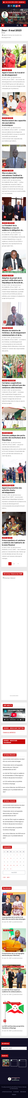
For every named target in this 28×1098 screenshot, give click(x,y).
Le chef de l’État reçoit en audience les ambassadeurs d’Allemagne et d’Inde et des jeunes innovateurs (13, 775)
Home (3, 33)
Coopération (11, 223)
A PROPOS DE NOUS (7, 1092)
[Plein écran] (23, 719)
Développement (11, 380)
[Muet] (20, 719)
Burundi (4, 118)
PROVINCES (23, 1092)
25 (13, 865)
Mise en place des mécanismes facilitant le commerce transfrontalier (12, 175)
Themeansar (14, 1088)
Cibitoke (4, 433)
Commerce (10, 170)
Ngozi (12, 485)
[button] (21, 25)
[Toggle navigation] (17, 25)
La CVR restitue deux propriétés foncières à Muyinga (13, 1027)
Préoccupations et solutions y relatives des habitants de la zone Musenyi (13, 542)
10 (10, 858)
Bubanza (4, 537)
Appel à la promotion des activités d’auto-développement (12, 490)
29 (4, 869)
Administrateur (16, 77)
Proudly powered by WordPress (10, 1087)
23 (7, 865)
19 (17, 862)
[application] (14, 715)
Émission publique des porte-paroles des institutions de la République (14, 437)
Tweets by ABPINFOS (9, 732)
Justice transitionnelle (14, 1003)
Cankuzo (5, 380)
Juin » (8, 877)
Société (10, 537)
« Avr (4, 877)
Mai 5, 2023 (7, 77)
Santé (10, 894)
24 (10, 865)
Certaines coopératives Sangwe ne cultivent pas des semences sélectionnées (13, 385)
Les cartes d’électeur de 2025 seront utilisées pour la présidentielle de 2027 (14, 790)
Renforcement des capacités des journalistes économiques (14, 123)
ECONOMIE (16, 1092)
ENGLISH (14, 1094)
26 (17, 865)
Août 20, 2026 (8, 922)
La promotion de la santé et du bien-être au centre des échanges (13, 918)
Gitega (5, 930)
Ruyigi (9, 70)
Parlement (10, 275)
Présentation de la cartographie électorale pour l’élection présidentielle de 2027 (12, 767)
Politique (5, 70)
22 (4, 865)
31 (10, 869)
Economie (10, 118)
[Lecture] (5, 719)
